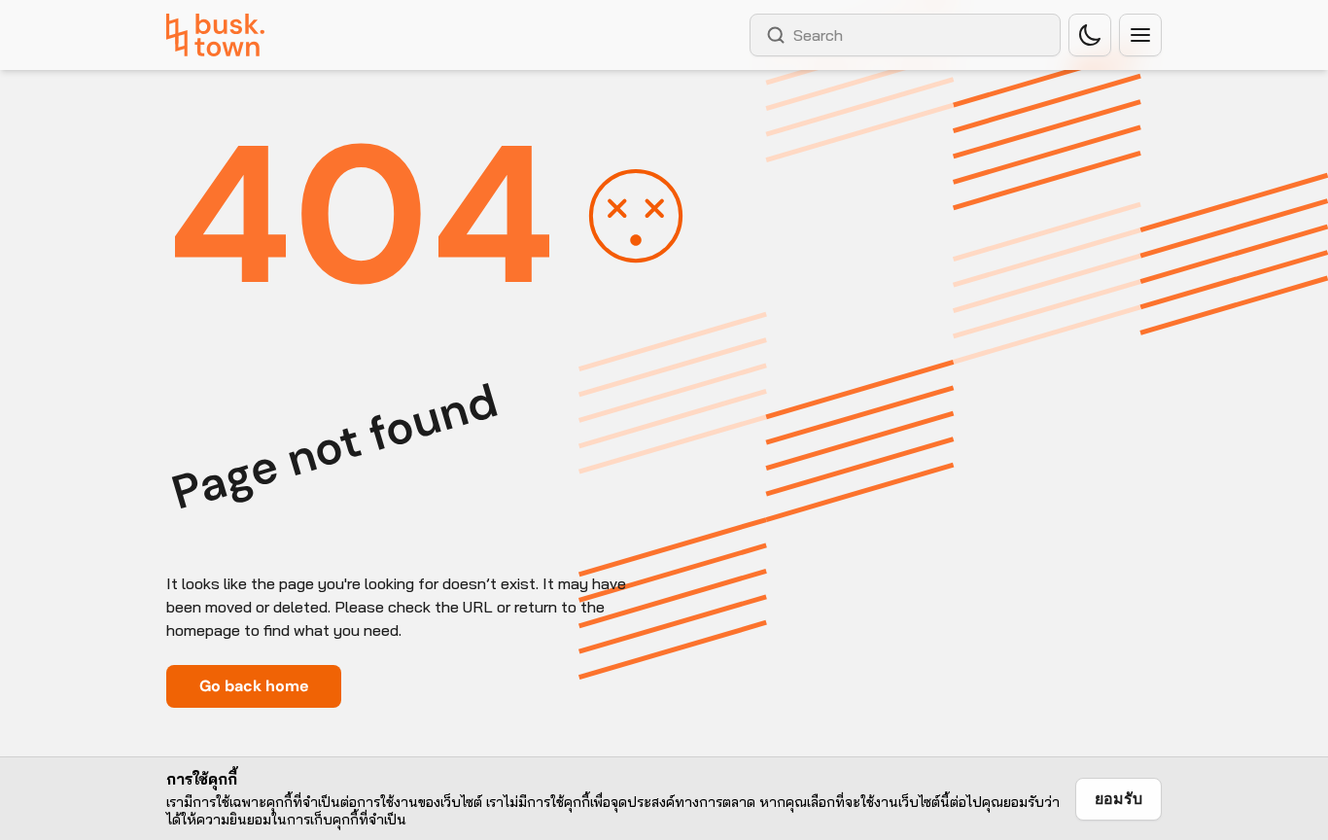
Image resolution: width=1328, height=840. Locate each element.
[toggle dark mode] (1089, 35)
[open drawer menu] (1140, 35)
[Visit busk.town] (215, 35)
